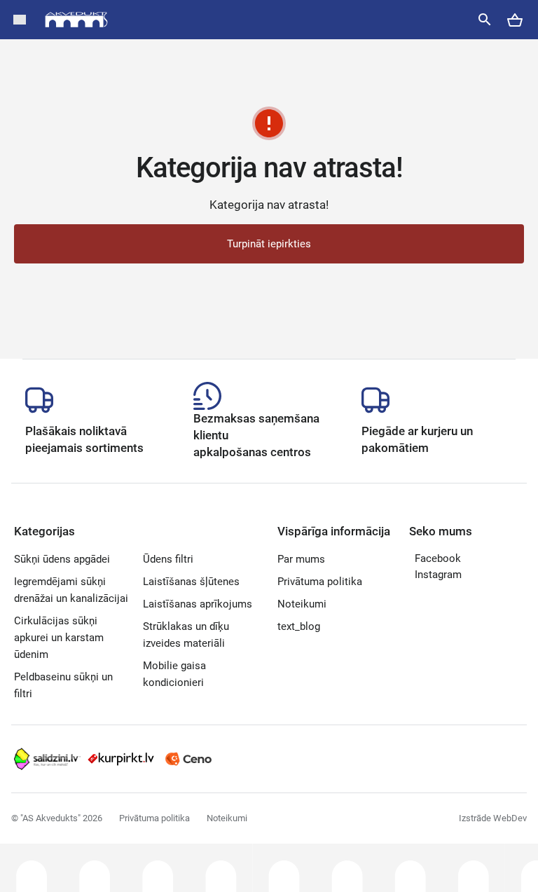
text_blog (298, 626)
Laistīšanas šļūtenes (191, 581)
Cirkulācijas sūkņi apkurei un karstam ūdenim (59, 638)
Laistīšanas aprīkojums (197, 604)
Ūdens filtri (168, 559)
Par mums (301, 559)
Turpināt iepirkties (269, 244)
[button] (19, 20)
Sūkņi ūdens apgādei (62, 559)
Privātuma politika (319, 581)
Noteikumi (301, 604)
